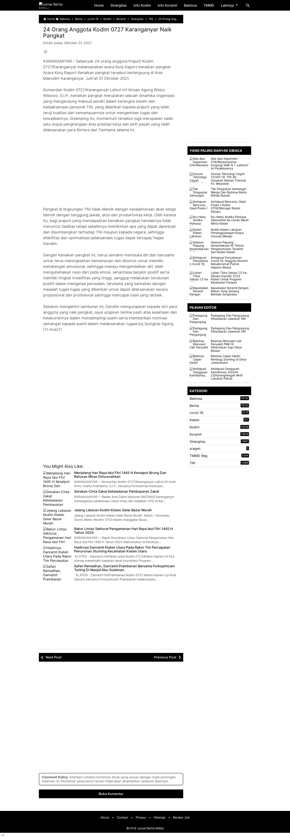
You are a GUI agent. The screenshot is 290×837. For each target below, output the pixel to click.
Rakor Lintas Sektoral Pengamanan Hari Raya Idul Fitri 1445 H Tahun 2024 (123, 530)
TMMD (209, 5)
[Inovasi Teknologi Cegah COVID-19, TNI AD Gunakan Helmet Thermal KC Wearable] (199, 177)
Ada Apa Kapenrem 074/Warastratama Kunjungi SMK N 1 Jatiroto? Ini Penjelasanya (229, 163)
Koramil (195, 434)
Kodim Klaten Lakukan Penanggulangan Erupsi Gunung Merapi (227, 233)
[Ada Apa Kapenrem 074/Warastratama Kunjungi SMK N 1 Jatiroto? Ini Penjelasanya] (199, 162)
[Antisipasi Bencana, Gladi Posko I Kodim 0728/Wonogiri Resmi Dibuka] (199, 205)
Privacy (141, 817)
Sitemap (159, 817)
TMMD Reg (198, 456)
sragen (195, 448)
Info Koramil (167, 5)
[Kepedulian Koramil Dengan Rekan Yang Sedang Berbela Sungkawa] (199, 291)
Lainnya (227, 5)
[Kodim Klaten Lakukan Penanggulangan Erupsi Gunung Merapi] (199, 233)
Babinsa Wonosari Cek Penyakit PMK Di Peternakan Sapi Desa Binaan (226, 345)
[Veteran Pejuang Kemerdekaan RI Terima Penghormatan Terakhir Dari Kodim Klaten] (199, 246)
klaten (194, 420)
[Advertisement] (111, 172)
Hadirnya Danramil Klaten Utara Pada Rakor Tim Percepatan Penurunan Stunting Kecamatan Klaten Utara (122, 549)
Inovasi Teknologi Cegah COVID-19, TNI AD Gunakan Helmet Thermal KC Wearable (228, 178)
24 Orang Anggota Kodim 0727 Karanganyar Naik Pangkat (107, 32)
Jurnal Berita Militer (150, 828)
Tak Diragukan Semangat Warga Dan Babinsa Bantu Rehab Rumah (229, 192)
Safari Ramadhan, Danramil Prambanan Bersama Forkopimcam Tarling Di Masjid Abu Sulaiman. (124, 568)
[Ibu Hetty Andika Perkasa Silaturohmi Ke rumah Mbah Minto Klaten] (199, 220)
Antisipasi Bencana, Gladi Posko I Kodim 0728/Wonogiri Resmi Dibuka (228, 206)
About (104, 817)
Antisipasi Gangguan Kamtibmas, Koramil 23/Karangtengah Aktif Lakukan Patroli (226, 373)
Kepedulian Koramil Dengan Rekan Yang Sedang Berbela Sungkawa (230, 291)
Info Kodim (142, 5)
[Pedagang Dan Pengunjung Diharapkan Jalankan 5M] (200, 319)
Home (99, 5)
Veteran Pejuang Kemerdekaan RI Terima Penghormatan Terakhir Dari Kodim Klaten (227, 247)
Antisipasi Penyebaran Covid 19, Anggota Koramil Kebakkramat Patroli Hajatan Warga (229, 262)
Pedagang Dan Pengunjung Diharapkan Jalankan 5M (230, 317)
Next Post (54, 657)
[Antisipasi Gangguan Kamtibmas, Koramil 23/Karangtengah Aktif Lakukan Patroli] (200, 372)
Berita (194, 405)
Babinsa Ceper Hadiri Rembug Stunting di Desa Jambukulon (228, 359)
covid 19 (196, 413)
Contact (122, 817)
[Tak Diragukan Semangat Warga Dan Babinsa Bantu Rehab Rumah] (199, 192)
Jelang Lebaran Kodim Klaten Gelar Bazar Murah (113, 510)
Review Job (181, 817)
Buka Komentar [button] (111, 794)
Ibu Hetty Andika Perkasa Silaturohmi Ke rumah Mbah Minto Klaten (230, 220)
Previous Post (165, 657)
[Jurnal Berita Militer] (56, 5)
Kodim (195, 427)
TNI (192, 463)
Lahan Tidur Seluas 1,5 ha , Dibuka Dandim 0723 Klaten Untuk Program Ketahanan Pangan (229, 277)
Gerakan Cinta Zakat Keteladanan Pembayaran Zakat (116, 491)
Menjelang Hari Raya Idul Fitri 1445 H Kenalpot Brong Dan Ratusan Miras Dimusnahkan (120, 474)
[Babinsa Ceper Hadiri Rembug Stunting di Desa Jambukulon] (200, 359)
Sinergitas (118, 5)
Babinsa (190, 5)
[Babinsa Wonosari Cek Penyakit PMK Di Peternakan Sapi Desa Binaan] (200, 344)
